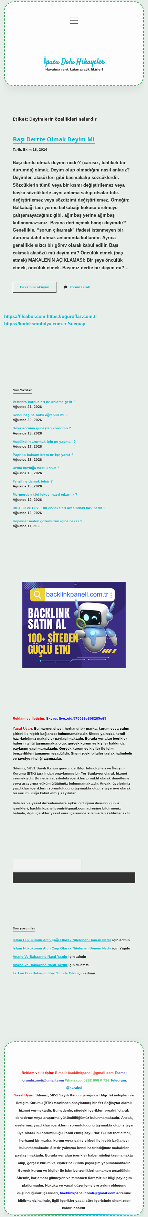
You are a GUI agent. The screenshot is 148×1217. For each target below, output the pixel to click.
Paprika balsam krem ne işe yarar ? (43, 455)
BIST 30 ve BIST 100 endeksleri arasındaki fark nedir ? (59, 508)
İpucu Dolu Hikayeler (74, 61)
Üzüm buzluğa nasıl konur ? (36, 468)
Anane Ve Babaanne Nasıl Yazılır (40, 956)
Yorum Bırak (80, 287)
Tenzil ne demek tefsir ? (33, 481)
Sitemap (76, 323)
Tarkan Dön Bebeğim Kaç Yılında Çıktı (44, 973)
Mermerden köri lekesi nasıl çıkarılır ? (45, 494)
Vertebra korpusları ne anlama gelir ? (44, 402)
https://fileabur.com (24, 316)
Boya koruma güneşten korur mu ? (42, 428)
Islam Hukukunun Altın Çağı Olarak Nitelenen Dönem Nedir (62, 940)
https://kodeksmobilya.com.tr (35, 323)
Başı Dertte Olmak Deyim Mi (54, 139)
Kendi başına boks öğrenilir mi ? (40, 415)
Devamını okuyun (38, 289)
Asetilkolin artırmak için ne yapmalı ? (44, 441)
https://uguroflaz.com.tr (72, 316)
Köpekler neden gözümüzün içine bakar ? (47, 521)
